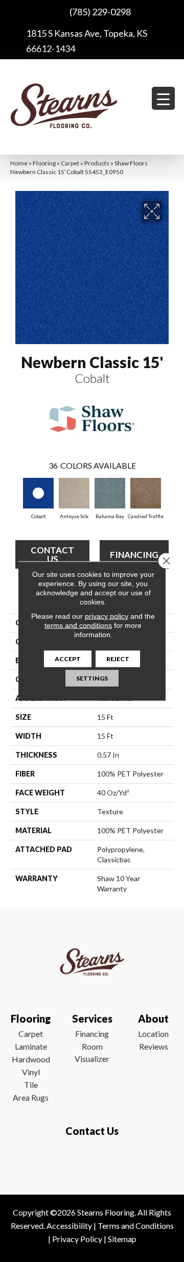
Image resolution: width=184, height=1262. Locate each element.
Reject (117, 659)
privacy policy (106, 616)
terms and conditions (78, 625)
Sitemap (122, 1239)
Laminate (31, 1046)
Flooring (44, 163)
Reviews (153, 1046)
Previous (15, 495)
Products (96, 163)
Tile (31, 1084)
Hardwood (31, 1059)
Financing (92, 1033)
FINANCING (134, 554)
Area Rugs (31, 1097)
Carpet (70, 163)
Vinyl (31, 1072)
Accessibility (69, 1225)
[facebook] (90, 1161)
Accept (68, 659)
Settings (92, 678)
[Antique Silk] (74, 493)
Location (153, 1033)
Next (168, 495)
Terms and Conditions (136, 1225)
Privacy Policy (77, 1239)
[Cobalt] (38, 493)
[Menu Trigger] (163, 98)
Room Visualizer (92, 1052)
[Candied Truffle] (146, 493)
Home (19, 163)
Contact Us (52, 554)
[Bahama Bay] (110, 493)
